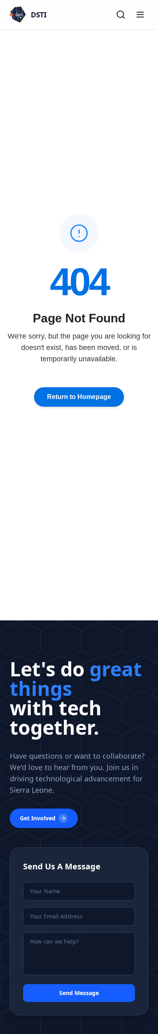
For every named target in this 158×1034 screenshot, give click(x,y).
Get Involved (38, 818)
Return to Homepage (79, 396)
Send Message (79, 993)
